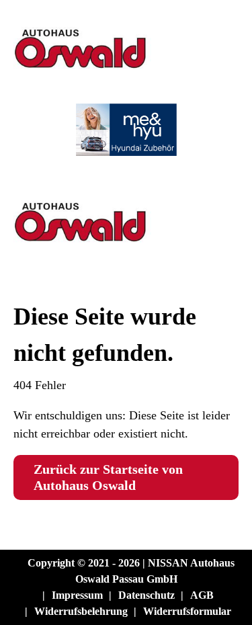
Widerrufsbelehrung (81, 611)
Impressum (77, 595)
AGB (202, 595)
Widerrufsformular (187, 611)
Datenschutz (146, 595)
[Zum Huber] (126, 255)
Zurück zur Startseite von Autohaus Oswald (108, 477)
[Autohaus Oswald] (126, 82)
